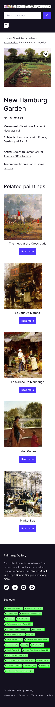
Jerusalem (38, 629)
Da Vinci (20, 571)
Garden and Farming (17, 141)
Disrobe (37, 645)
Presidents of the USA (31, 613)
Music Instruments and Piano (19, 624)
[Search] (47, 15)
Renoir (20, 575)
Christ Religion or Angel (16, 655)
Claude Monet (39, 571)
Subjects (23, 695)
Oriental (23, 619)
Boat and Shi (13, 666)
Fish (30, 634)
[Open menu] (6, 25)
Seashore (12, 613)
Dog (25, 645)
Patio (10, 619)
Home (7, 38)
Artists (49, 695)
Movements (9, 695)
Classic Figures (13, 650)
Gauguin (29, 575)
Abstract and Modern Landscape (19, 671)
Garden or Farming (15, 634)
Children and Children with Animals (20, 660)
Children (43, 660)
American (30, 666)
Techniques (37, 695)
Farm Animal (12, 645)
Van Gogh (9, 575)
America (45, 666)
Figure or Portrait (14, 639)
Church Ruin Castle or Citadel (36, 650)
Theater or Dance (14, 608)
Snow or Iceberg (33, 608)
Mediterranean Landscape (17, 629)
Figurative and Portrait (37, 639)
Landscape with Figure (31, 137)
